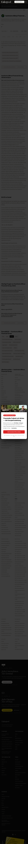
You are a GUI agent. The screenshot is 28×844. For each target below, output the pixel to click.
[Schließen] (24, 407)
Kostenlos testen (18, 1)
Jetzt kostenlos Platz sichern (14, 431)
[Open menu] (25, 2)
